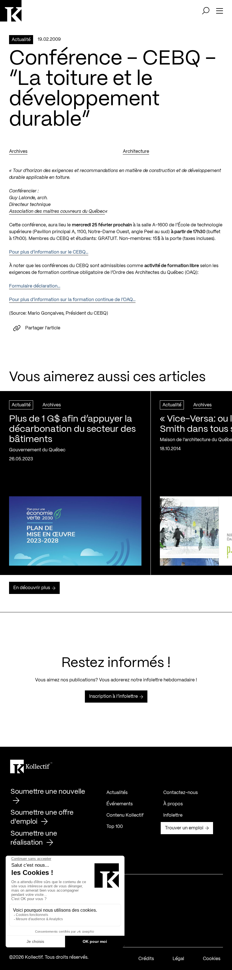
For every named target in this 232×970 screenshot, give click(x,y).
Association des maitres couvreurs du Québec (57, 211)
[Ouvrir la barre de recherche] (205, 10)
